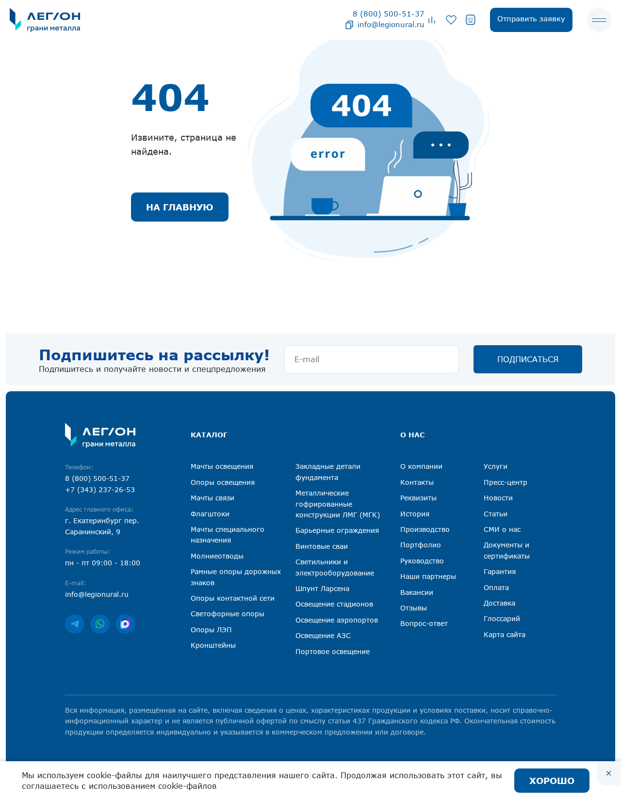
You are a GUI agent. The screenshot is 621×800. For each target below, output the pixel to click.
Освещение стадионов (334, 604)
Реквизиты (418, 498)
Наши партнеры (428, 576)
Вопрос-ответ (424, 623)
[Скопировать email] (349, 24)
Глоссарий (502, 618)
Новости (498, 498)
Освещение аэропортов (336, 620)
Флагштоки (210, 514)
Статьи (495, 514)
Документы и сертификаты (507, 550)
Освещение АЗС (323, 635)
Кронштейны (213, 645)
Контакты (417, 482)
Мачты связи (212, 498)
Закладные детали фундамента (327, 471)
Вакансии (416, 592)
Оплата (496, 587)
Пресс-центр (505, 482)
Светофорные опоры (227, 613)
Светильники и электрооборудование (334, 567)
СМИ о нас (502, 529)
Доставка (499, 603)
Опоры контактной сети (233, 598)
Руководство (422, 561)
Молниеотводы (217, 556)
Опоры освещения (223, 482)
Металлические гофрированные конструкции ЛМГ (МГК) (337, 504)
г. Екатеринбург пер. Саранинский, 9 (102, 525)
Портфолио (420, 545)
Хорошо (551, 780)
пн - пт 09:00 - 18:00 (102, 563)
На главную (179, 207)
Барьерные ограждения (337, 530)
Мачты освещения (222, 466)
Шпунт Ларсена (322, 588)
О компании (421, 466)
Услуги (495, 466)
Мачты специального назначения (227, 534)
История (414, 514)
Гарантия (500, 571)
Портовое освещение (332, 651)
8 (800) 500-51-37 (389, 13)
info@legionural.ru (391, 24)
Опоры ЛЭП (211, 629)
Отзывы (413, 608)
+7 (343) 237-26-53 (100, 489)
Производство (425, 529)
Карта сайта (504, 634)
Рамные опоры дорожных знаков (236, 576)
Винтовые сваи (321, 546)
